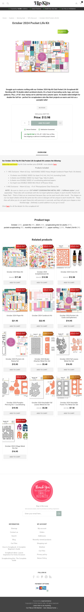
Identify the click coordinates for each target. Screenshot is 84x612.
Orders (42, 532)
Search (14, 536)
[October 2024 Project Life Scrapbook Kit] (69, 256)
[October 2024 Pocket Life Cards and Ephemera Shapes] (69, 300)
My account (42, 528)
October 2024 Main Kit (15, 272)
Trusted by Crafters (19, 9)
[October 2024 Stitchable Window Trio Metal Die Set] (69, 387)
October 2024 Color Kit (69, 272)
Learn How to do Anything (42, 605)
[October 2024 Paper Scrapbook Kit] (15, 300)
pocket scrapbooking (12, 227)
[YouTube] (38, 577)
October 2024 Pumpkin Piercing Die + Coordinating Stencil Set (15, 405)
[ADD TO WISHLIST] (60, 123)
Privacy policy (42, 554)
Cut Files (14, 543)
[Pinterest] (42, 577)
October (14, 225)
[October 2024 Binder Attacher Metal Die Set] (42, 343)
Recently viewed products (42, 540)
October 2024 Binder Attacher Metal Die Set (42, 360)
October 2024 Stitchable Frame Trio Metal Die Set (69, 404)
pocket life (27, 225)
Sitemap (14, 528)
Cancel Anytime (36, 9)
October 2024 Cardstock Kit (42, 316)
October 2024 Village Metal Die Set (15, 447)
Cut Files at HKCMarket (69, 9)
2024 (38, 225)
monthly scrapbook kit (33, 227)
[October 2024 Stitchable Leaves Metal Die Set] (42, 387)
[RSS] (50, 577)
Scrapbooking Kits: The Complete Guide (14, 559)
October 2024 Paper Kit (15, 316)
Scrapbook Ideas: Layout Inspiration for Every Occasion (14, 554)
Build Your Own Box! (51, 9)
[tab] (42, 152)
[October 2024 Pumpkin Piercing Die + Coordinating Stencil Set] (15, 387)
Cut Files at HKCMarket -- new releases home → (42, 608)
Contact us (14, 532)
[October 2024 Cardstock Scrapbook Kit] (42, 300)
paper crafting (53, 227)
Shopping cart (42, 543)
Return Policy (42, 558)
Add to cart (44, 123)
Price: (37, 117)
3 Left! (62, 31)
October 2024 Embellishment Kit (42, 273)
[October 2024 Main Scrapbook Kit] (15, 256)
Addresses (42, 536)
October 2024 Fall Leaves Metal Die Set (69, 360)
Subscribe (58, 513)
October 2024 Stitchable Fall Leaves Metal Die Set (42, 404)
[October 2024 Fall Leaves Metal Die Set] (69, 343)
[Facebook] (33, 577)
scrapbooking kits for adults (56, 225)
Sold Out (20, 246)
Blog (14, 540)
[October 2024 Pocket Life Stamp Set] (15, 343)
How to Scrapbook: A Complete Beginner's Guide (14, 548)
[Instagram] (46, 577)
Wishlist (42, 547)
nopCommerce (46, 601)
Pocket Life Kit (71, 227)
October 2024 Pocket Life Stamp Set (15, 360)
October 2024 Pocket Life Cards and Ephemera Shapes (69, 317)
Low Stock (48, 333)
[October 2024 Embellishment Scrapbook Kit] (42, 256)
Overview (42, 152)
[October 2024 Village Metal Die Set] (15, 431)
